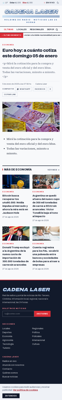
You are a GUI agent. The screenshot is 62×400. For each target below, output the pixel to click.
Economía (8, 45)
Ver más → (54, 170)
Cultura (35, 344)
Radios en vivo (9, 361)
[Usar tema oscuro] (58, 2)
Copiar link (10, 94)
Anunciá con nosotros (13, 365)
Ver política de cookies (25, 390)
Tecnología (8, 344)
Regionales (37, 29)
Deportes (53, 29)
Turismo (6, 348)
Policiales (37, 336)
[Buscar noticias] (57, 29)
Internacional (38, 340)
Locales (21, 29)
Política (36, 332)
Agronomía (7, 340)
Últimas (8, 29)
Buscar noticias (10, 377)
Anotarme (42, 314)
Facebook (40, 89)
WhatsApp (25, 89)
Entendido (11, 396)
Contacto (7, 369)
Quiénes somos (10, 373)
